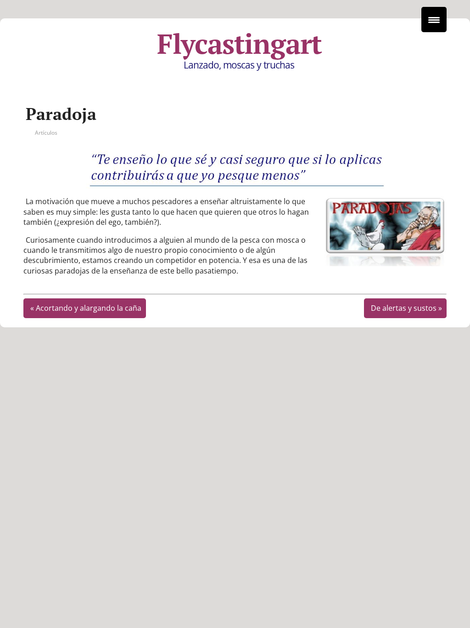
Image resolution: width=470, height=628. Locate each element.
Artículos (46, 133)
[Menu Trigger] (434, 19)
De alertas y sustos (403, 308)
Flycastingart (239, 43)
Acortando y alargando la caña (88, 308)
